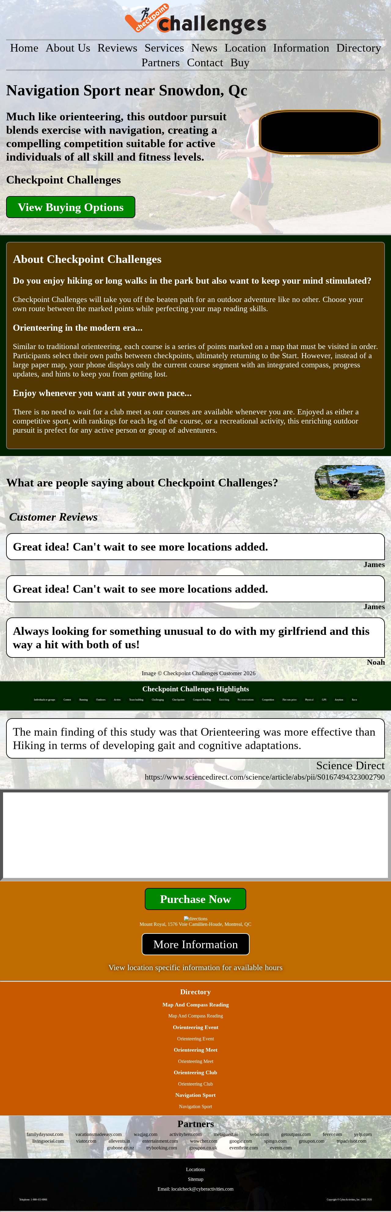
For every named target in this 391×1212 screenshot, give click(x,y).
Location (245, 47)
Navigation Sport (195, 1106)
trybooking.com (161, 1147)
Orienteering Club (195, 1083)
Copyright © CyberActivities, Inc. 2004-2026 (349, 1199)
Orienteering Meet (195, 1061)
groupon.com (311, 1141)
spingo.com (275, 1141)
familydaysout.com (45, 1134)
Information (301, 47)
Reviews (117, 47)
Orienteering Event (195, 1038)
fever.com (332, 1134)
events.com (281, 1147)
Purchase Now (195, 899)
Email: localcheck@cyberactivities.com (195, 1189)
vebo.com (259, 1134)
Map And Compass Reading (195, 1015)
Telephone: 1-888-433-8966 (33, 1199)
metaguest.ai (226, 1134)
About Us (68, 47)
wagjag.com (145, 1134)
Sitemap (195, 1179)
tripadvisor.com (351, 1141)
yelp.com (363, 1134)
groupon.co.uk (203, 1147)
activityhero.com (186, 1134)
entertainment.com (160, 1141)
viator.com (86, 1141)
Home (24, 47)
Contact (205, 62)
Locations (195, 1169)
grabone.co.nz (120, 1147)
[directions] (195, 919)
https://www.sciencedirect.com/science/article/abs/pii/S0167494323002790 (265, 777)
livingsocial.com (48, 1141)
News (204, 47)
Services (164, 47)
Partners (160, 62)
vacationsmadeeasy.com (98, 1134)
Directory (358, 47)
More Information (195, 944)
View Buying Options (71, 207)
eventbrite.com (243, 1147)
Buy (240, 62)
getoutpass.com (296, 1134)
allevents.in (119, 1141)
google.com (240, 1141)
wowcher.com (203, 1141)
